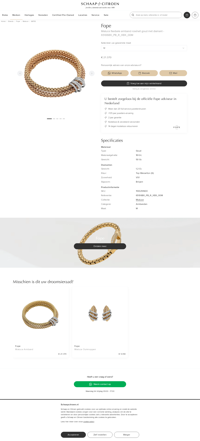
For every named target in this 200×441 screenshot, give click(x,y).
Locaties (82, 15)
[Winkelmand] (195, 15)
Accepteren (73, 434)
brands (10, 21)
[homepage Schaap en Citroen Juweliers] (100, 5)
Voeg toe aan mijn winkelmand (145, 83)
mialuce (25, 21)
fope (18, 21)
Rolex (5, 15)
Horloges (29, 15)
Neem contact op (102, 384)
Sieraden (43, 15)
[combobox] (144, 48)
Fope (106, 26)
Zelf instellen (100, 434)
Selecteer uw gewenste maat (116, 43)
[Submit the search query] (133, 15)
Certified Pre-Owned (63, 15)
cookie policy (88, 421)
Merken (16, 15)
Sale (106, 15)
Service (95, 15)
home (3, 21)
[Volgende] (92, 73)
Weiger (126, 434)
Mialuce (140, 199)
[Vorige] (20, 73)
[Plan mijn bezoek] (187, 15)
